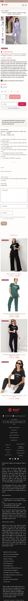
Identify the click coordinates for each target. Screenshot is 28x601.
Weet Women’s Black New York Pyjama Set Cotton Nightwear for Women (14, 355)
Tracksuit (16, 131)
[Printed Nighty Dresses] (14, 566)
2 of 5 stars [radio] (2, 185)
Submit (4, 223)
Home (2, 10)
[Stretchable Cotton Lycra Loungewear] (14, 572)
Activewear (9, 131)
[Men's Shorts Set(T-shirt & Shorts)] (14, 579)
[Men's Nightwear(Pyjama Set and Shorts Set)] (14, 575)
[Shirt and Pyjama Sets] (14, 563)
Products (6, 10)
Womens (8, 133)
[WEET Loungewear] (4, 5)
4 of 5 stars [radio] (5, 185)
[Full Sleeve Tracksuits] (14, 559)
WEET (4, 135)
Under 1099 (23, 131)
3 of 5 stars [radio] (3, 185)
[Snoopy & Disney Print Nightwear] (14, 570)
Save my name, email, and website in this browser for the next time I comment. (14, 217)
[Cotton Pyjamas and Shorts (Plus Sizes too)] (14, 568)
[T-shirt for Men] (14, 582)
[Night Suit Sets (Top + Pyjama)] (14, 552)
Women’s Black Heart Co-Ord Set (14, 274)
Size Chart (3, 84)
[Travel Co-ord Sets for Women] (14, 556)
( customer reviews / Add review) (8, 60)
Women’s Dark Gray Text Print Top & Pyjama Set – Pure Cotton (14, 396)
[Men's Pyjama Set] (14, 577)
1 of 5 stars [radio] (1, 185)
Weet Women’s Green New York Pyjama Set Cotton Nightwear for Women (14, 314)
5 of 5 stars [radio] (6, 185)
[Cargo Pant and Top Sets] (14, 561)
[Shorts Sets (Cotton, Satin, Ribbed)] (14, 554)
